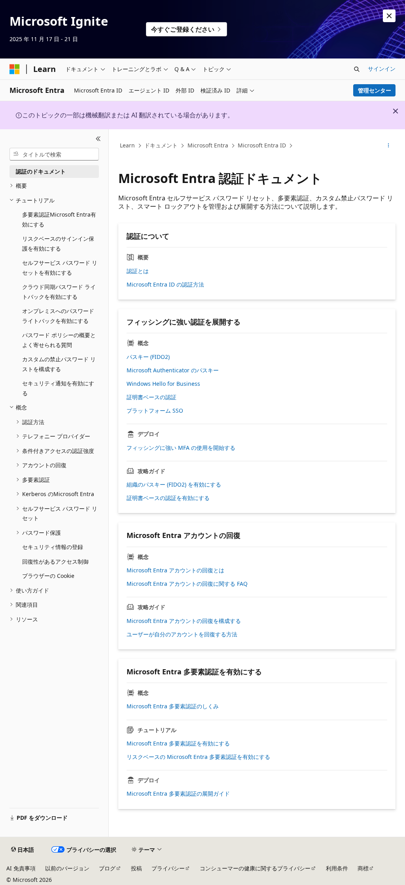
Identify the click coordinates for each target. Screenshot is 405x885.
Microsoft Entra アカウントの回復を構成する (184, 621)
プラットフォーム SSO (155, 410)
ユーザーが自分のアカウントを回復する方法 (182, 634)
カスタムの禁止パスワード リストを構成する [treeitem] (59, 364)
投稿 (136, 868)
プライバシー (168, 868)
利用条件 (337, 868)
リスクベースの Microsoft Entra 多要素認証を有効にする (198, 756)
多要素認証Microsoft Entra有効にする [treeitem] (59, 219)
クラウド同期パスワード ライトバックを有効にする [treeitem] (59, 291)
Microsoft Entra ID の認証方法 (165, 284)
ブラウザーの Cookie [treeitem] (48, 575)
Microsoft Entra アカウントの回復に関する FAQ (187, 583)
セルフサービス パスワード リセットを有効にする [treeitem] (59, 267)
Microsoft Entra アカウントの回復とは (175, 570)
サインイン (382, 68)
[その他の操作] (389, 146)
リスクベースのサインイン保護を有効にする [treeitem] (58, 243)
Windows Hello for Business (163, 383)
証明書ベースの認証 (151, 397)
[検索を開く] (357, 69)
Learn (127, 145)
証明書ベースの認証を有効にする (168, 498)
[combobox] (54, 154)
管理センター (374, 90)
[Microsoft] (14, 69)
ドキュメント (161, 145)
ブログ (107, 868)
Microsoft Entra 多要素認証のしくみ (173, 706)
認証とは (138, 271)
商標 (363, 868)
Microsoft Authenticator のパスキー (173, 370)
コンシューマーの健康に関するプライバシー (255, 868)
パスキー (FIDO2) (148, 356)
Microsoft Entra (207, 145)
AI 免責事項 (21, 868)
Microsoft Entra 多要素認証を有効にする (178, 743)
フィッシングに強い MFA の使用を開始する (181, 447)
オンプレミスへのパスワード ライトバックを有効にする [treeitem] (58, 316)
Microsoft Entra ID (262, 145)
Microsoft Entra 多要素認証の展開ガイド (178, 793)
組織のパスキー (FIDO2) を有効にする (174, 484)
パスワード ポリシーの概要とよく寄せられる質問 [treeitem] (59, 340)
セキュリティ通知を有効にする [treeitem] (58, 388)
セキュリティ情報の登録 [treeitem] (52, 547)
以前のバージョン (67, 868)
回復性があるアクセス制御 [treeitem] (55, 561)
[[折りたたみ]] (98, 138)
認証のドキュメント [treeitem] (41, 171)
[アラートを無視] (389, 15)
